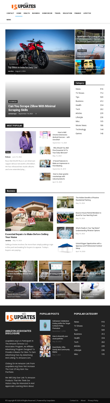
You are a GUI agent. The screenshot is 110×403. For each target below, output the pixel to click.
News (9, 20)
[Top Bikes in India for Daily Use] (40, 52)
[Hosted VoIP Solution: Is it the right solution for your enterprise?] (42, 291)
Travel (58, 13)
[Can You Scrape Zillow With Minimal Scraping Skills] (37, 99)
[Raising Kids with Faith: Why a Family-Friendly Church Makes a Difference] (90, 67)
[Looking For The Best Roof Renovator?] (68, 291)
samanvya (12, 114)
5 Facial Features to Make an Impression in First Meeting (61, 163)
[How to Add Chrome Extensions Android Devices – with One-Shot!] (45, 135)
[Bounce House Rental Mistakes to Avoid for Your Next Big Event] (65, 217)
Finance (77, 13)
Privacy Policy (93, 400)
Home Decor (47, 13)
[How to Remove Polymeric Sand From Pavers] (17, 291)
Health (27, 13)
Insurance (82, 51)
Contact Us (74, 400)
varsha (8, 240)
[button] (101, 13)
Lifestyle (87, 13)
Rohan (8, 157)
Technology (13, 64)
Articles (11, 268)
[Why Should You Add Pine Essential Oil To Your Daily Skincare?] (45, 150)
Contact (10, 13)
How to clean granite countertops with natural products (60, 176)
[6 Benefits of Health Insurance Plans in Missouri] (90, 52)
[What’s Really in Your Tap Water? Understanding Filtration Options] (65, 233)
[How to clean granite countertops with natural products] (45, 176)
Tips (79, 33)
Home (18, 13)
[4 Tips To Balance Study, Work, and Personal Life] (88, 271)
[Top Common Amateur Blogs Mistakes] (93, 291)
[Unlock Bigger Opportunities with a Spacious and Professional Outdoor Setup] (65, 248)
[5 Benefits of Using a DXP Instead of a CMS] (55, 271)
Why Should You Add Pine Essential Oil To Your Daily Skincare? (61, 150)
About (83, 400)
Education (67, 13)
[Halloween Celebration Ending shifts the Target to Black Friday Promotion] (45, 325)
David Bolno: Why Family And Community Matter (61, 349)
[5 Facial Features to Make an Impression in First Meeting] (45, 163)
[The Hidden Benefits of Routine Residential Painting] (65, 202)
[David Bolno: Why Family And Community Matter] (45, 351)
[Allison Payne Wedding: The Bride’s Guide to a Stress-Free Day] (21, 271)
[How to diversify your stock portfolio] (45, 340)
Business (36, 13)
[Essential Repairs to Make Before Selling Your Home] (29, 213)
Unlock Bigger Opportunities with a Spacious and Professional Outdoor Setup (89, 246)
